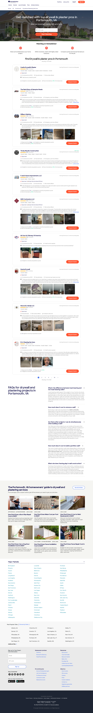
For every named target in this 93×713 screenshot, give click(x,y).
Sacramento (11, 583)
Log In (74, 2)
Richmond (63, 602)
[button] (25, 134)
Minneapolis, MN (33, 634)
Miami (9, 605)
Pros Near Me (65, 661)
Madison (62, 610)
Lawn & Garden (22, 5)
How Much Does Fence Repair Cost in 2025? (72, 545)
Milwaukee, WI (15, 634)
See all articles (79, 487)
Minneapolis (37, 580)
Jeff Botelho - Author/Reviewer (16, 511)
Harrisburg (63, 568)
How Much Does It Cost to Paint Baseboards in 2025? (70, 515)
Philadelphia (63, 570)
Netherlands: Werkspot (55, 698)
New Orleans (37, 568)
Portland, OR (32, 638)
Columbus (37, 615)
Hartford (10, 595)
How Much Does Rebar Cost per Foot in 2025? (46, 515)
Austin (61, 583)
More (28, 5)
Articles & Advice (35, 5)
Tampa (10, 610)
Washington (11, 597)
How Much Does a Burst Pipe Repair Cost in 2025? (19, 515)
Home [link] (9, 8)
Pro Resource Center (41, 675)
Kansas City (37, 585)
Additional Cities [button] (12, 644)
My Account (64, 652)
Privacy (38, 702)
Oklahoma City (38, 617)
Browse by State (23, 624)
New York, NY (69, 634)
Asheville (36, 597)
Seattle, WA (50, 641)
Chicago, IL (50, 628)
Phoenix (10, 568)
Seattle (62, 607)
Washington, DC (69, 641)
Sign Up (81, 2)
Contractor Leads (40, 677)
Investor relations (66, 679)
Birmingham (11, 565)
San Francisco (12, 588)
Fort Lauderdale (12, 600)
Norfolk (62, 600)
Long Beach (11, 575)
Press (63, 677)
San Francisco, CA (34, 641)
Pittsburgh (63, 573)
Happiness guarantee (67, 684)
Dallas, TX (68, 628)
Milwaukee (63, 612)
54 (54, 377)
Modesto (10, 580)
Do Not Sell (47, 702)
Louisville (36, 565)
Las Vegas (37, 590)
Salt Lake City (64, 597)
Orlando (10, 607)
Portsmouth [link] (18, 8)
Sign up (17, 666)
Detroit (36, 575)
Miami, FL (67, 631)
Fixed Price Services (41, 656)
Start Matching (47, 34)
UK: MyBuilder (64, 698)
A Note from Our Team (67, 663)
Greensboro (37, 602)
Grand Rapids (38, 578)
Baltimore (36, 570)
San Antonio (63, 595)
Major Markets (13, 562)
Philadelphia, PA (15, 638)
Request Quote (72, 82)
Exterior (15, 5)
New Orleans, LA (52, 634)
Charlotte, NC (33, 628)
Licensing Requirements (67, 665)
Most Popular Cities (12, 624)
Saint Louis (37, 588)
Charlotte (36, 600)
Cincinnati (37, 610)
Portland (62, 565)
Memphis (62, 578)
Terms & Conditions (55, 704)
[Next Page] (58, 377)
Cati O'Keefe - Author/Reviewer (42, 541)
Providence (63, 575)
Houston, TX (32, 631)
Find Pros (38, 652)
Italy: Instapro (46, 698)
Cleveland (37, 612)
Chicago (10, 615)
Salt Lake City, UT (52, 638)
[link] (46, 69)
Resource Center (66, 656)
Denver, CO (14, 631)
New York (36, 595)
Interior (10, 5)
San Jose (10, 590)
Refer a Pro (64, 659)
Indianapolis (11, 617)
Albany (36, 593)
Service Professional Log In (42, 671)
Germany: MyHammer (38, 698)
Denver (10, 593)
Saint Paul (36, 583)
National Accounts (40, 679)
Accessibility (53, 702)
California (43, 702)
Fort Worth (63, 590)
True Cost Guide (65, 654)
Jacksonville (11, 602)
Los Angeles (11, 578)
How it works (65, 671)
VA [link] (13, 8)
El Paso (62, 588)
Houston (62, 593)
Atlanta (10, 612)
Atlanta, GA (14, 628)
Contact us (64, 682)
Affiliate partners (66, 686)
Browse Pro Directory (41, 654)
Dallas (61, 585)
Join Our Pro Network (41, 673)
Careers (64, 675)
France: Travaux (29, 698)
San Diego (11, 585)
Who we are (64, 673)
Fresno (10, 573)
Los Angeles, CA (51, 631)
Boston (36, 573)
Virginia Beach (64, 605)
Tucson (10, 570)
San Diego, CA (15, 641)
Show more (76, 102)
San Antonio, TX (69, 638)
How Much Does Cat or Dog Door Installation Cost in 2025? (19, 545)
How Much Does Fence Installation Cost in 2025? (45, 545)
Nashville (62, 580)
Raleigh (36, 605)
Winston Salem (38, 607)
